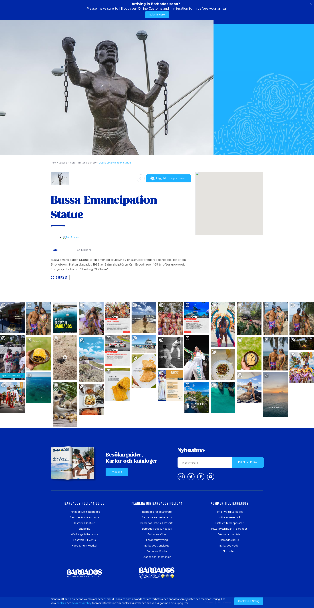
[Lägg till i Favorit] (141, 178)
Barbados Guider (157, 551)
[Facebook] (200, 476)
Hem (53, 163)
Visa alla (117, 472)
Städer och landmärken (157, 557)
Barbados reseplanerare (157, 512)
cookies (61, 603)
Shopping (84, 529)
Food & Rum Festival (84, 546)
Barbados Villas (157, 534)
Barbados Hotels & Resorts (157, 523)
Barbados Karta (229, 540)
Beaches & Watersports (84, 517)
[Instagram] (181, 476)
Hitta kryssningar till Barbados (229, 529)
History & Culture (84, 523)
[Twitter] (191, 476)
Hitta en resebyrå (229, 517)
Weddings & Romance (84, 534)
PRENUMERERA (247, 462)
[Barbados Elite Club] (157, 573)
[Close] (311, 3)
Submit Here (157, 14)
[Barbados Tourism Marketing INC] (84, 573)
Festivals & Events (84, 540)
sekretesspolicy (81, 603)
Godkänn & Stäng (248, 601)
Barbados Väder (229, 546)
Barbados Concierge (157, 546)
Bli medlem (229, 551)
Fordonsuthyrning (157, 540)
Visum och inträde (229, 534)
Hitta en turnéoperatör (229, 523)
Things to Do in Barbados (84, 512)
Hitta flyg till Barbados (229, 512)
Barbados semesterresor (157, 517)
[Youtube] (210, 476)
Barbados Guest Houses (157, 529)
